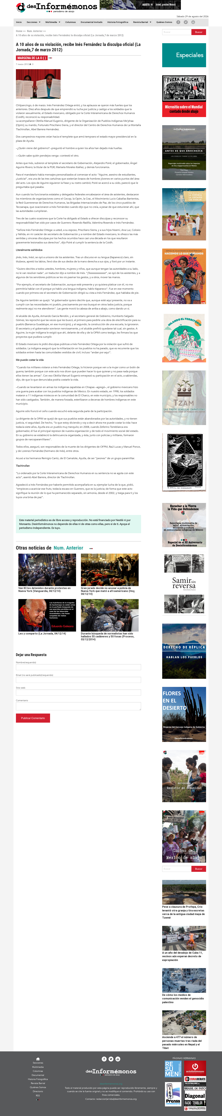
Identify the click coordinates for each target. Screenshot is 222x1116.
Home (19, 31)
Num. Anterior (34, 31)
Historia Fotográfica (117, 22)
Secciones (38, 1062)
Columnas (70, 22)
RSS (38, 1095)
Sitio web (20, 687)
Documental (38, 1075)
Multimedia (51, 22)
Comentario (22, 700)
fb (178, 22)
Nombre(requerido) (26, 662)
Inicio (19, 22)
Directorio (38, 1091)
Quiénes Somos (164, 22)
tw (185, 22)
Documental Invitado (91, 22)
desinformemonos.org (111, 1083)
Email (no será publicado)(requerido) (34, 675)
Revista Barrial (140, 22)
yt (193, 22)
